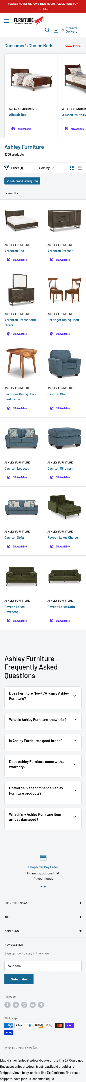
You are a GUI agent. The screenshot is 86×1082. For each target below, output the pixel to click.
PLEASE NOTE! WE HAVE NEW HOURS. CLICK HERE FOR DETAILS (43, 6)
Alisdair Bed (17, 115)
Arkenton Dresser (60, 251)
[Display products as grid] (72, 168)
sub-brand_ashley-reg (24, 181)
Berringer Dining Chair (63, 320)
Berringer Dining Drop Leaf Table (20, 396)
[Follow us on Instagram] (24, 1005)
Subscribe (19, 979)
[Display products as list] (80, 168)
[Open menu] (6, 21)
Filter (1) (17, 168)
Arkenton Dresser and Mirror (20, 322)
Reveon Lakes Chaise (62, 537)
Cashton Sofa (14, 537)
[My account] (56, 30)
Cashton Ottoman (60, 468)
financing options (52, 803)
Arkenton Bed (14, 251)
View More (72, 46)
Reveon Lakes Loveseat (14, 609)
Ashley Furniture (21, 108)
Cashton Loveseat (17, 468)
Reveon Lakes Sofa (61, 607)
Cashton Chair (57, 394)
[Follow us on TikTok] (41, 1005)
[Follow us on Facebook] (7, 1005)
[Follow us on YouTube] (33, 1005)
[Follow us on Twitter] (16, 1005)
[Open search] (47, 30)
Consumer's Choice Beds (28, 45)
